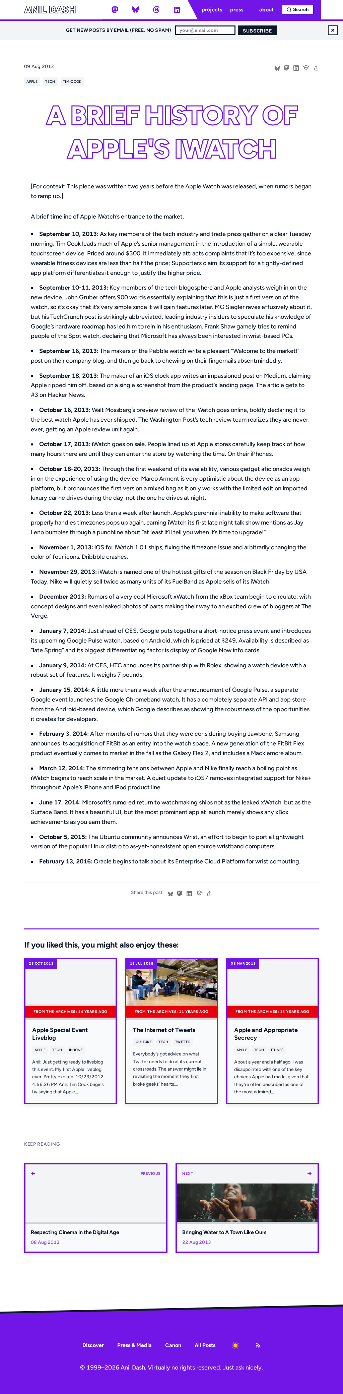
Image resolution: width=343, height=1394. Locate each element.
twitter (183, 1042)
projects (212, 9)
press (236, 9)
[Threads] (156, 9)
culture (144, 1042)
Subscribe (257, 31)
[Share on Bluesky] (277, 67)
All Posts (205, 1345)
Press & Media (134, 1345)
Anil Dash (49, 10)
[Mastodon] (115, 9)
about (266, 9)
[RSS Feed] (258, 1345)
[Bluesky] (135, 9)
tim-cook (72, 81)
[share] (316, 67)
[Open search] (298, 9)
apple (32, 81)
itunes (277, 1050)
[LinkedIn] (176, 9)
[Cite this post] (306, 67)
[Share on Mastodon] (286, 67)
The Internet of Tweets (164, 1030)
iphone (76, 1050)
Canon (173, 1345)
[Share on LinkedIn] (296, 67)
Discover (93, 1345)
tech (50, 81)
